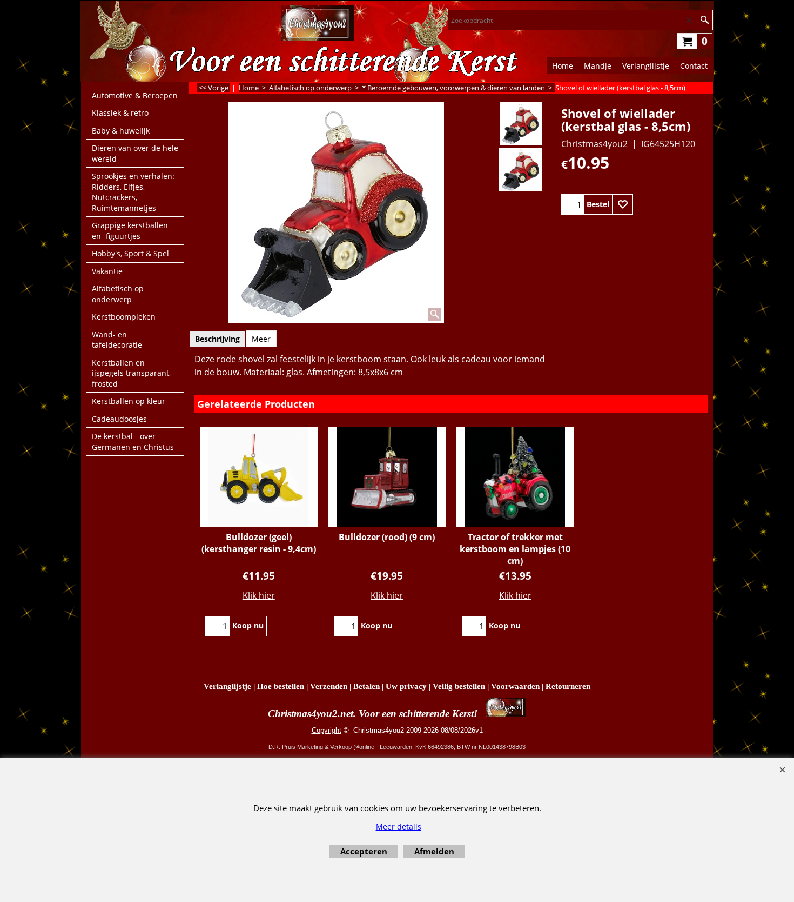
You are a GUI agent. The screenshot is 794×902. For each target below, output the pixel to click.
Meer (261, 339)
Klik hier (259, 595)
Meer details (398, 826)
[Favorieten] (622, 204)
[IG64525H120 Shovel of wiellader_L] (520, 169)
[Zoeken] (704, 20)
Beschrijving (217, 339)
